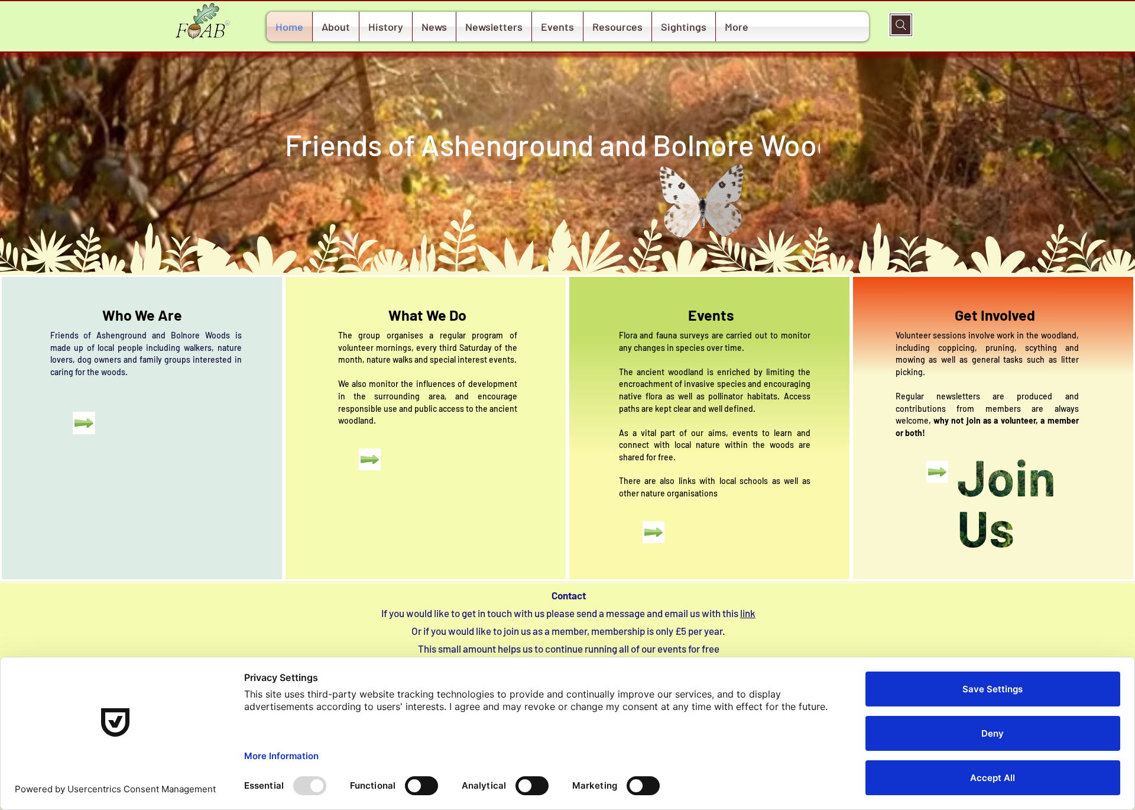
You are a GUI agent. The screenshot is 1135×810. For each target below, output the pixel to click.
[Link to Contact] (937, 471)
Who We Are (142, 315)
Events (711, 315)
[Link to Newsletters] (370, 460)
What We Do (427, 315)
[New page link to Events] (653, 532)
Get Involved (995, 315)
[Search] (900, 24)
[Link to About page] (84, 423)
